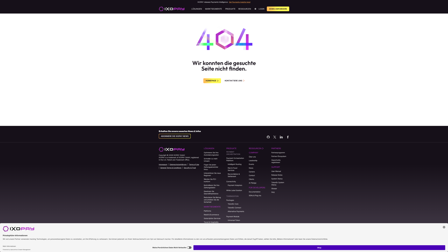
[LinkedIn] (281, 137)
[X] (274, 137)
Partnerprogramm (278, 153)
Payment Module (232, 216)
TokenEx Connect (234, 208)
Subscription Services (212, 218)
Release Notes (276, 175)
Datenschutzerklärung (178, 164)
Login (261, 9)
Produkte (230, 9)
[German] (171, 9)
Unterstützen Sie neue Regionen (212, 174)
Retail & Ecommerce (211, 215)
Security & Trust (190, 168)
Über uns (252, 157)
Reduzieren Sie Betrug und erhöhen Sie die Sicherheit (212, 199)
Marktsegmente (213, 9)
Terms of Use (194, 164)
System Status (276, 179)
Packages (230, 200)
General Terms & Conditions (170, 168)
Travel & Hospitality (211, 222)
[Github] (268, 137)
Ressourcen (244, 9)
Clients (251, 179)
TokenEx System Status (277, 183)
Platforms (207, 211)
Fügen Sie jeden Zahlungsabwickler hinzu (211, 167)
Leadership (253, 160)
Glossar (274, 188)
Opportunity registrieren (276, 161)
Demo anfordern (278, 9)
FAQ (273, 192)
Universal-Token (234, 220)
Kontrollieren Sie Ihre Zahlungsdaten (211, 186)
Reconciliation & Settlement (234, 175)
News (251, 168)
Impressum (163, 164)
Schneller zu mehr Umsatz (210, 160)
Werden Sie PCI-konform (210, 180)
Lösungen (196, 9)
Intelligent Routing (235, 164)
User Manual (276, 171)
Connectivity (231, 181)
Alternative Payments (236, 211)
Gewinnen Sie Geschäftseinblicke (211, 192)
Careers (252, 172)
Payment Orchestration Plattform (235, 159)
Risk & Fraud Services (232, 169)
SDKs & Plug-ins (255, 195)
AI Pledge (252, 183)
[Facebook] (287, 137)
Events (251, 164)
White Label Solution (234, 190)
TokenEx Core (233, 204)
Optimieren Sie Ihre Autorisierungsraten (211, 154)
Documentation (254, 192)
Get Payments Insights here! (239, 2)
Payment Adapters (235, 185)
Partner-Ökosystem (278, 156)
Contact (252, 175)
